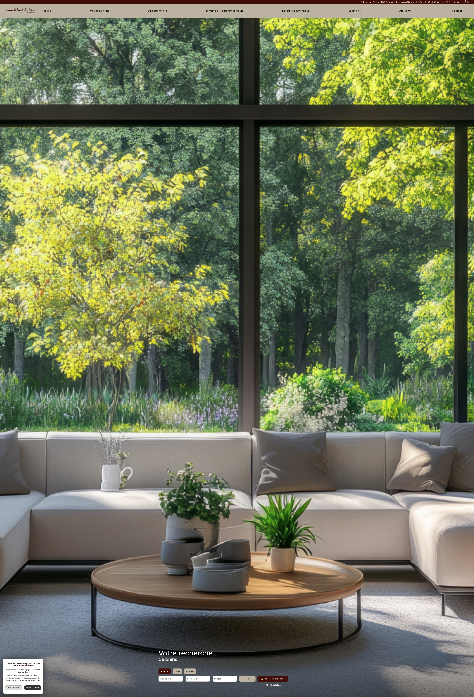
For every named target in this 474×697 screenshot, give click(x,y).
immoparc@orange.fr (407, 2)
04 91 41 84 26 (452, 2)
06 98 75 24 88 (432, 2)
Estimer (190, 671)
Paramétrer (13, 688)
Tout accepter (32, 688)
